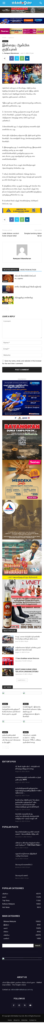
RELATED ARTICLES (11, 270)
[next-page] (7, 308)
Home (4, 38)
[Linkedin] (27, 58)
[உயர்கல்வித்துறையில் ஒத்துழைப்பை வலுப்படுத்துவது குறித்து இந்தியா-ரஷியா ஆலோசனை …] (8, 791)
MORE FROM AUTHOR (28, 270)
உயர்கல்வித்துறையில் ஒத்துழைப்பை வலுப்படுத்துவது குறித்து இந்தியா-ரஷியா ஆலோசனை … (28, 790)
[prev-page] (3, 308)
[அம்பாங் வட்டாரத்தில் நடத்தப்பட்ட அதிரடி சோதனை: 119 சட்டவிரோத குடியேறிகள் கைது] (32, 726)
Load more (21, 680)
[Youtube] (30, 1005)
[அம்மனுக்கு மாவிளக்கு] (8, 300)
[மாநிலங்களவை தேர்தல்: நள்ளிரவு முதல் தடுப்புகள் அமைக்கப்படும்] (8, 650)
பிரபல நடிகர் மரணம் (21, 875)
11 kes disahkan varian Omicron (27, 658)
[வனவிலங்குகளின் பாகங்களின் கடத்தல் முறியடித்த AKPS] (8, 780)
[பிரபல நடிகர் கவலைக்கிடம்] (8, 867)
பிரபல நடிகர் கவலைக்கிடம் (23, 864)
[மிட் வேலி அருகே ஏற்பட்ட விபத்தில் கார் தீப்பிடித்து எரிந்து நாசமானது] (8, 769)
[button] (3, 3)
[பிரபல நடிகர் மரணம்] (8, 878)
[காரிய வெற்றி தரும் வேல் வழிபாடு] (8, 289)
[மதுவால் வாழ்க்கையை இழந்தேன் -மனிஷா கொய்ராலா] (8, 856)
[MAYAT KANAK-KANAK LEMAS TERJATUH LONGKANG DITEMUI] (8, 672)
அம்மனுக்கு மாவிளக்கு (24, 297)
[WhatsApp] (22, 58)
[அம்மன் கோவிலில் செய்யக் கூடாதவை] (8, 278)
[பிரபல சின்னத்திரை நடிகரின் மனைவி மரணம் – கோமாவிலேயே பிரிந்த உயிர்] (8, 835)
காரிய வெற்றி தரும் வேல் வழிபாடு (28, 286)
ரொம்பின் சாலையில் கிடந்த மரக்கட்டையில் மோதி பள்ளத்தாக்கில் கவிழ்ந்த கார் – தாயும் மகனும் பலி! (27, 816)
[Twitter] (17, 58)
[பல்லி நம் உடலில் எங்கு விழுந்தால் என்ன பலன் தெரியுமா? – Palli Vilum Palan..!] (8, 846)
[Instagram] (19, 1005)
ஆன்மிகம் (11, 38)
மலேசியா (5, 704)
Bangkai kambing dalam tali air (33, 234)
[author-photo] (22, 255)
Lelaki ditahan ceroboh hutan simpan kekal (10, 234)
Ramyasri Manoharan (11, 53)
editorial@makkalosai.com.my (22, 989)
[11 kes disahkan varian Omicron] (8, 661)
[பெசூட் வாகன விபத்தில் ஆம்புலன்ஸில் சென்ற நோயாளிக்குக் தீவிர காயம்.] (8, 639)
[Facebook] (11, 58)
